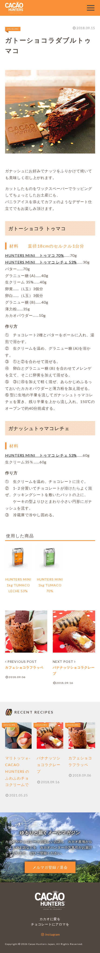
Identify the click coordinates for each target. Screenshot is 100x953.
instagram (52, 934)
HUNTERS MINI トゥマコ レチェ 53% (41, 262)
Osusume (13, 29)
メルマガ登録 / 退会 (50, 867)
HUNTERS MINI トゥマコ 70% (34, 255)
